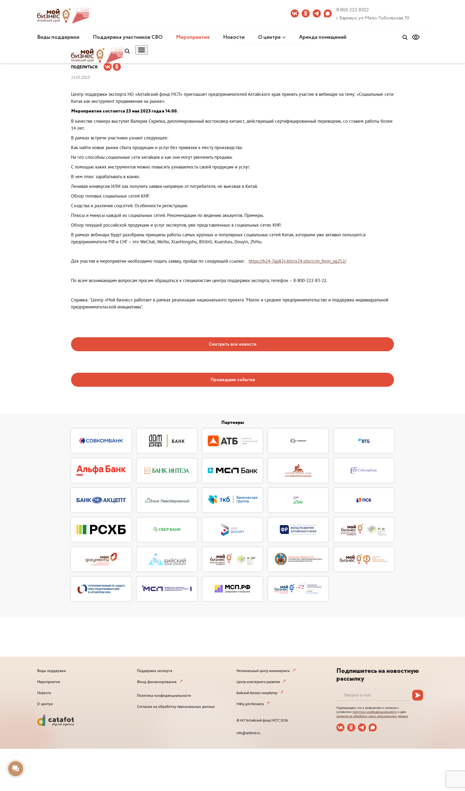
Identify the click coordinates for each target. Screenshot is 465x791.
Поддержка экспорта (154, 670)
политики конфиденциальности (375, 712)
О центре (269, 37)
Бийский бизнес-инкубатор (257, 693)
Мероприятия (193, 37)
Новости (234, 37)
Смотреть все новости (232, 344)
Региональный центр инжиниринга (263, 671)
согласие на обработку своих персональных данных (372, 716)
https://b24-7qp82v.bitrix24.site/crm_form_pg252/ (297, 261)
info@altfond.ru (248, 733)
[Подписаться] (417, 695)
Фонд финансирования (157, 681)
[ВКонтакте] (108, 65)
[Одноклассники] (117, 65)
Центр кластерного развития (258, 682)
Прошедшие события (232, 380)
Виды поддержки (58, 37)
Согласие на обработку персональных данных (176, 706)
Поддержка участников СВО (128, 37)
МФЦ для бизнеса (250, 704)
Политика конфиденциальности (164, 695)
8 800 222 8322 (352, 9)
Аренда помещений (322, 37)
